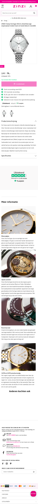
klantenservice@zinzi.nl (13, 442)
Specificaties (6, 156)
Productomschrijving (9, 121)
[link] (31, 6)
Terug (5, 20)
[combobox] (19, 13)
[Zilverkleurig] (11, 114)
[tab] (19, 121)
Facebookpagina (11, 454)
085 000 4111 (16, 446)
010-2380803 (12, 435)
